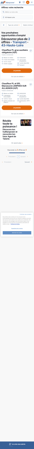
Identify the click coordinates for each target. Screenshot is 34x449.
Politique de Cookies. (15, 224)
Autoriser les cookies (17, 232)
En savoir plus (16, 143)
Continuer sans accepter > (26, 214)
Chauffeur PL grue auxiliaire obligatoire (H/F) (15, 51)
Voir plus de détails (17, 76)
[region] (17, 224)
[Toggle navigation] (31, 2)
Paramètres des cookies (17, 228)
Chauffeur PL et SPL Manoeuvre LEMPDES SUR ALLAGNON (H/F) (14, 85)
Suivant (27, 162)
